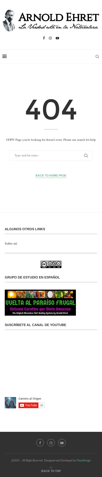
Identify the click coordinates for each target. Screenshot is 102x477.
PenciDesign (83, 460)
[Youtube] (57, 38)
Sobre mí (11, 243)
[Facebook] (44, 38)
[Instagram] (50, 38)
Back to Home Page (51, 175)
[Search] (97, 56)
